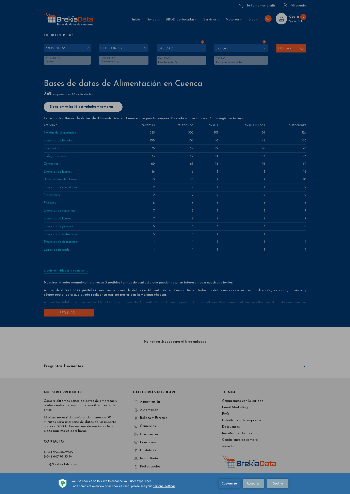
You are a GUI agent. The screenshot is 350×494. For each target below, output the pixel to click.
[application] (175, 483)
